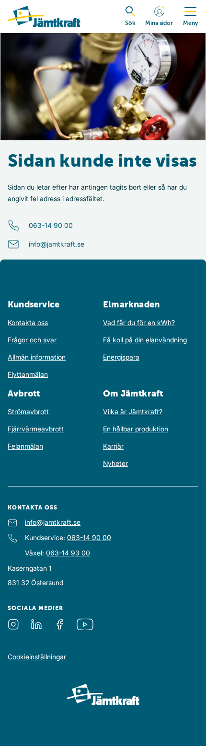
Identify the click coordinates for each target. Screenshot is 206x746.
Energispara (121, 357)
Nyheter (115, 463)
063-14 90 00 (51, 225)
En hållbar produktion (135, 429)
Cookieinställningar (37, 657)
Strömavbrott (28, 411)
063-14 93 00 (68, 553)
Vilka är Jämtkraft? (132, 411)
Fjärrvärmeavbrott (36, 429)
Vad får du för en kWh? (139, 322)
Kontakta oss (28, 322)
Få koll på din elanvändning (145, 340)
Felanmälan (25, 446)
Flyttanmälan (28, 374)
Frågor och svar (32, 340)
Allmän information (37, 357)
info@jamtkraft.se (56, 244)
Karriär (113, 446)
